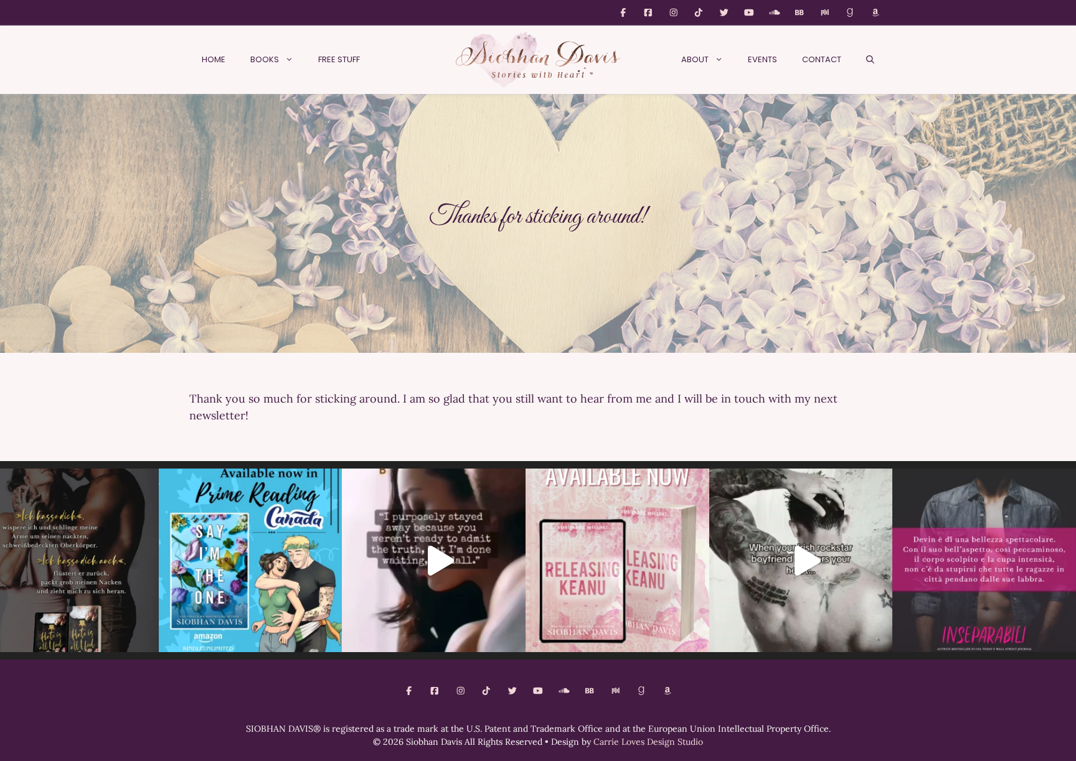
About (695, 59)
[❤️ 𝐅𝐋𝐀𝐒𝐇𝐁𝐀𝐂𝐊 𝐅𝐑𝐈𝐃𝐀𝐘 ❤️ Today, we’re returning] (617, 560)
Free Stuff (339, 59)
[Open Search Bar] (870, 60)
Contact (821, 59)
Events (762, 59)
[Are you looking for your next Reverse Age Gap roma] (434, 560)
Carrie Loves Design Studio (648, 741)
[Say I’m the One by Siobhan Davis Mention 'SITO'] (801, 560)
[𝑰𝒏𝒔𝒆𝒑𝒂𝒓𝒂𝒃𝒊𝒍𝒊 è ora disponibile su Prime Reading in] (984, 560)
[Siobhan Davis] (538, 60)
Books (264, 59)
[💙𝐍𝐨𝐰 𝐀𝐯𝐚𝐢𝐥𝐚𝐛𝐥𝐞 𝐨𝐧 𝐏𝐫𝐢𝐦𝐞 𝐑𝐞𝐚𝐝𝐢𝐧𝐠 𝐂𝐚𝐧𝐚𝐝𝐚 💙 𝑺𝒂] (250, 560)
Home (213, 59)
